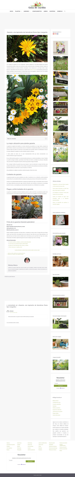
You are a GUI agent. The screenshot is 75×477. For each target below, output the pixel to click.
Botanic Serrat (55, 400)
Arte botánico (9, 448)
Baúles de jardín (61, 108)
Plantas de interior (52, 449)
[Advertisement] (37, 20)
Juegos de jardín (61, 154)
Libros (46, 11)
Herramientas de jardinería (60, 78)
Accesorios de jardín (11, 444)
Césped (18, 444)
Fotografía (19, 449)
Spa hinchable (60, 93)
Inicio (11, 11)
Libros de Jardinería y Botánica (60, 48)
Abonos (8, 442)
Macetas (40, 448)
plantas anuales (33, 69)
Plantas (17, 11)
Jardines (26, 11)
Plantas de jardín (37, 250)
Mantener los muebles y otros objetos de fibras (15, 254)
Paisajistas (51, 444)
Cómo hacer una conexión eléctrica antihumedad (18, 243)
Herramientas (30, 446)
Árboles (8, 446)
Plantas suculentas (63, 448)
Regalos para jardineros (60, 139)
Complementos (37, 11)
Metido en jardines (56, 407)
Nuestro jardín (30, 250)
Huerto (29, 448)
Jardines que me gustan (57, 411)
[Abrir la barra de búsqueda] (64, 11)
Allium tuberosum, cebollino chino (15, 247)
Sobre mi (59, 11)
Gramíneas (30, 442)
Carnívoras (19, 442)
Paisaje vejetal (55, 413)
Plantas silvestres (63, 447)
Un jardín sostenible (57, 404)
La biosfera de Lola (56, 402)
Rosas (61, 450)
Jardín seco (41, 444)
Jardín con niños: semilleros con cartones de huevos (16, 253)
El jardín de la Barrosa (57, 409)
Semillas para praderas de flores (60, 63)
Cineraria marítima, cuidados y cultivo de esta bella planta (20, 241)
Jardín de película (31, 449)
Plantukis (54, 406)
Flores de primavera (18, 250)
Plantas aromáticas (53, 446)
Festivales (19, 448)
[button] (45, 139)
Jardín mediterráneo (43, 442)
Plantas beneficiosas (53, 448)
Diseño (18, 446)
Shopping (52, 11)
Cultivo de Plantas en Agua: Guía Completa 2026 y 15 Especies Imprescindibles (60, 198)
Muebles (40, 449)
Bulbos (8, 449)
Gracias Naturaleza (56, 415)
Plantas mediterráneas (62, 445)
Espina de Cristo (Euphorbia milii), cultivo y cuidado (18, 245)
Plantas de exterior (63, 442)
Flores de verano (25, 250)
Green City (30, 444)
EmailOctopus (63, 388)
